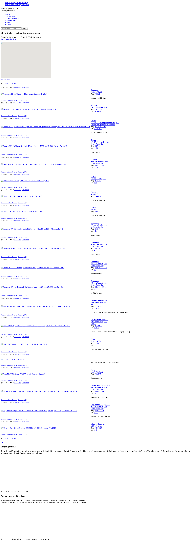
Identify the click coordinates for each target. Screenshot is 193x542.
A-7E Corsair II (97, 387)
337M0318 (98, 129)
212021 (96, 308)
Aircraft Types (10, 16)
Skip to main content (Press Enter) (17, 5)
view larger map (5, 80)
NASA (93, 304)
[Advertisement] (68, 471)
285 (95, 270)
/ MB (102, 391)
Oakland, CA (22, 100)
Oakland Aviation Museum (9, 100)
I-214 (96, 231)
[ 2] (6, 83)
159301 (97, 391)
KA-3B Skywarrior (98, 142)
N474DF (98, 127)
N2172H (98, 181)
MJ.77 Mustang (97, 372)
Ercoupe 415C (96, 179)
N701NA (98, 306)
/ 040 (102, 165)
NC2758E (98, 109)
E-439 (96, 393)
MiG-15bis (95, 426)
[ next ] (13, 83)
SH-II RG (94, 209)
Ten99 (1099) (96, 341)
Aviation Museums (12, 18)
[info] (105, 107)
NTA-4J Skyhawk (97, 161)
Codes (7, 22)
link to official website (9, 39)
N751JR (98, 374)
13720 (96, 167)
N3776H (98, 343)
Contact (8, 24)
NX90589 (98, 428)
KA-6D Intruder (97, 225)
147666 (97, 146)
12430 (96, 148)
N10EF (97, 94)
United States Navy (97, 144)
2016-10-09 (25, 87)
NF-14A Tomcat (97, 264)
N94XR (98, 211)
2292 (95, 430)
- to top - (4, 442)
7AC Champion (97, 107)
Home (7, 14)
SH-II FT (94, 194)
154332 (97, 165)
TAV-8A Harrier (97, 302)
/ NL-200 (103, 268)
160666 (97, 268)
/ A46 (103, 127)
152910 (97, 229)
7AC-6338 (97, 111)
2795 (95, 183)
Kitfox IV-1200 (96, 92)
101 (95, 345)
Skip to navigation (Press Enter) (16, 3)
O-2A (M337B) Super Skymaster (103, 123)
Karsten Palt (17, 87)
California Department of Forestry (103, 125)
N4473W (98, 196)
